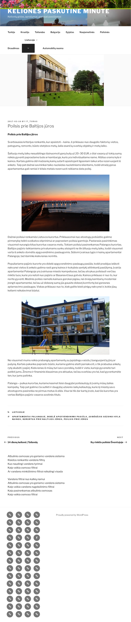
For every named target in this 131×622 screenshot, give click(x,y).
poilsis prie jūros (76, 419)
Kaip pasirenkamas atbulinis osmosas (30, 490)
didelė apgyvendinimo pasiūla (67, 417)
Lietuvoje (30, 40)
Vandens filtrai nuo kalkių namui (26, 479)
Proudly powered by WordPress (72, 515)
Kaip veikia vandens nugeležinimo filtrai (31, 486)
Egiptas (70, 32)
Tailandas (40, 32)
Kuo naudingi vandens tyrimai (25, 463)
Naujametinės (87, 32)
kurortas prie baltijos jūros (42, 419)
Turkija (11, 32)
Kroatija (25, 32)
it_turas (32, 121)
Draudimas (13, 48)
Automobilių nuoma (53, 48)
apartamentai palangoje (29, 417)
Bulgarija (55, 32)
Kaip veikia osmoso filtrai (23, 467)
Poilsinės (104, 32)
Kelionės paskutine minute (59, 11)
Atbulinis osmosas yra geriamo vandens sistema (36, 456)
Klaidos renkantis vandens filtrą (26, 460)
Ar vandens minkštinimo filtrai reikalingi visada (35, 471)
